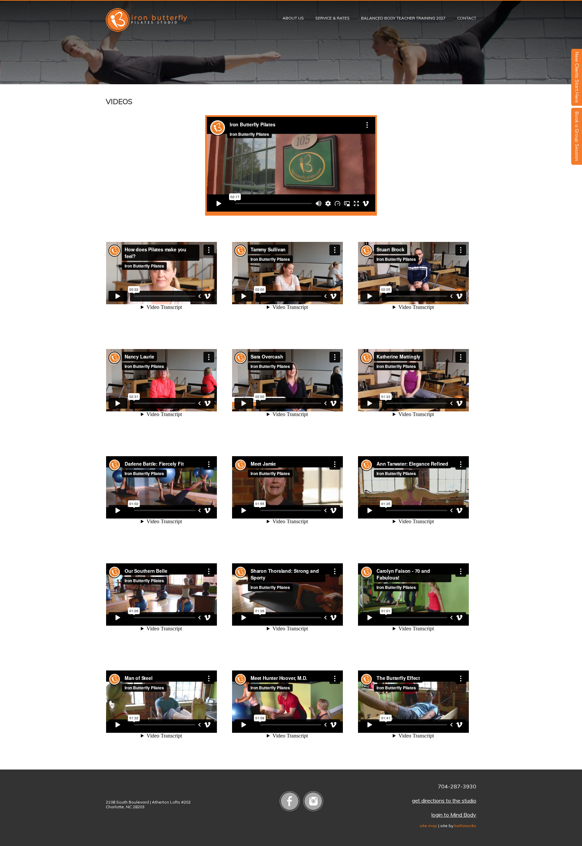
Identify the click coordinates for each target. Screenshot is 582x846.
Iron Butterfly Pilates (146, 20)
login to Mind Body (453, 814)
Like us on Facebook (290, 801)
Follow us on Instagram (313, 801)
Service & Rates (332, 18)
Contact (466, 18)
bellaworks (465, 825)
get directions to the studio (444, 800)
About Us (293, 18)
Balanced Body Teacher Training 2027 (403, 18)
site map (428, 825)
